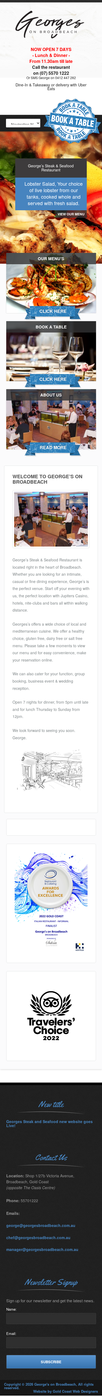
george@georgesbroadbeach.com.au (40, 1225)
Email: (11, 1333)
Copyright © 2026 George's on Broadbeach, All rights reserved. (49, 1386)
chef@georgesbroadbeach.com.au (38, 1237)
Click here (53, 311)
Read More (53, 447)
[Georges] (51, 45)
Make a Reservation (72, 121)
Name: (11, 1309)
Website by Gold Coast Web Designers (65, 1391)
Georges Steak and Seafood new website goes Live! (49, 1124)
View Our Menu (71, 214)
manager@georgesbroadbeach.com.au (42, 1249)
